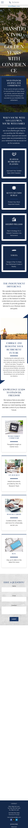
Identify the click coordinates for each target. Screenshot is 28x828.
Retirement (14, 826)
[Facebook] (11, 820)
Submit (14, 619)
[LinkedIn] (17, 820)
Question (14, 605)
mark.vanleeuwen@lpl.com (14, 817)
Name (14, 586)
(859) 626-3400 (16, 806)
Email (14, 595)
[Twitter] (14, 820)
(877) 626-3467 (16, 808)
